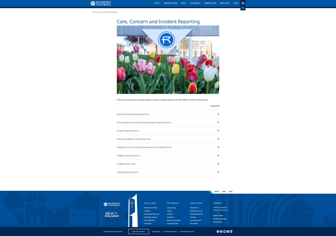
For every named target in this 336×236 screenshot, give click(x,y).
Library (169, 211)
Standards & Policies (187, 231)
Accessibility (156, 231)
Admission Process (196, 211)
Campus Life (210, 3)
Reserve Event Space (174, 220)
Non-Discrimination (170, 231)
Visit (183, 3)
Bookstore (170, 217)
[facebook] (221, 231)
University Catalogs (150, 217)
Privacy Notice (218, 222)
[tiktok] (227, 231)
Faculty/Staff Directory (151, 214)
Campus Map (171, 208)
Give (236, 3)
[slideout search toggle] (242, 7)
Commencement (195, 220)
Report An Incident (138, 231)
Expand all (215, 106)
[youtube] (224, 231)
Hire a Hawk (194, 223)
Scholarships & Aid (196, 214)
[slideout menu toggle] (242, 2)
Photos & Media (149, 220)
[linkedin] (231, 231)
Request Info (170, 3)
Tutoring (193, 217)
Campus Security (172, 223)
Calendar (147, 211)
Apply (157, 3)
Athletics (225, 3)
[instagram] (218, 231)
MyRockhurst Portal (150, 208)
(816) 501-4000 (218, 216)
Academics (195, 3)
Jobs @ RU (147, 223)
